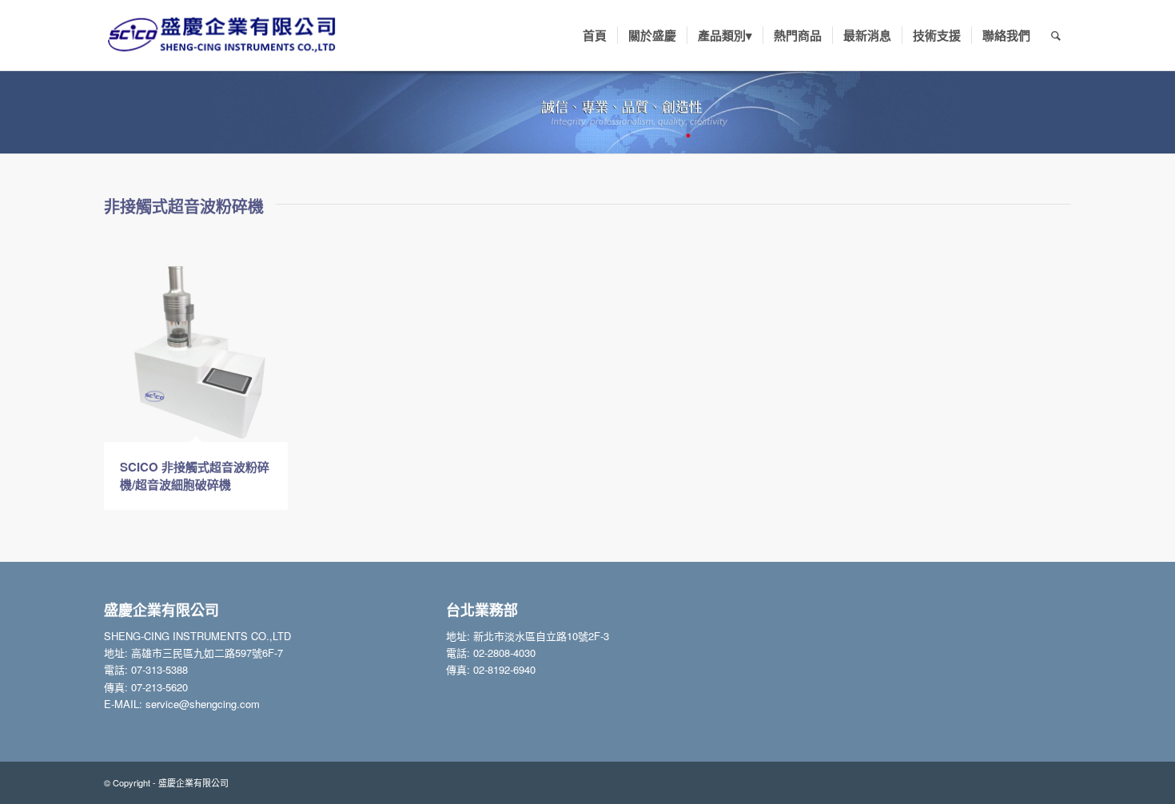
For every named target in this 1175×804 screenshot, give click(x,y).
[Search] (1056, 35)
